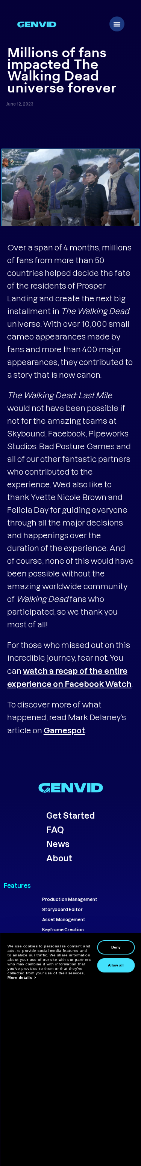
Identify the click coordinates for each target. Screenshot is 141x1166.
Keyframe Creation (63, 929)
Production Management (69, 899)
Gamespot (64, 730)
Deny (116, 947)
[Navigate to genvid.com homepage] (70, 787)
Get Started (70, 815)
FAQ (55, 829)
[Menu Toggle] (116, 23)
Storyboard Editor (62, 909)
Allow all (116, 965)
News (58, 844)
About (60, 858)
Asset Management (63, 919)
